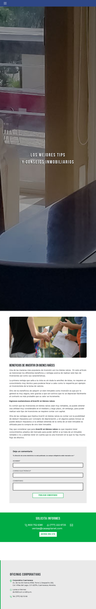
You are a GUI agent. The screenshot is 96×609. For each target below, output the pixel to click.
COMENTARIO (18, 481)
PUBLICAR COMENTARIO (48, 495)
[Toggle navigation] (5, 3)
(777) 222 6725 (57, 525)
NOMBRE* (16, 461)
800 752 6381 (35, 525)
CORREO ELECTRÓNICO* (22, 471)
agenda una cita (48, 534)
